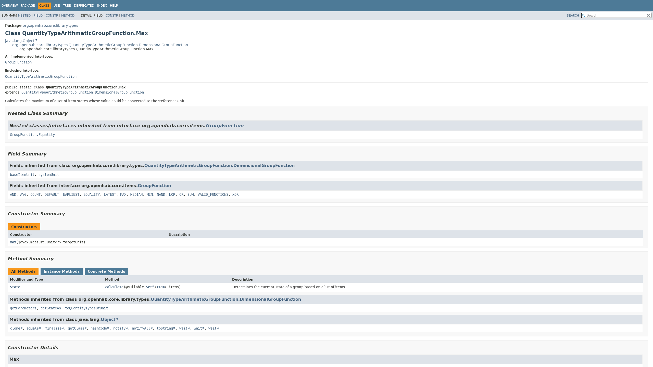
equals (33, 328)
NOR (172, 194)
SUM (190, 194)
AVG (23, 194)
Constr (52, 15)
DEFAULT (52, 194)
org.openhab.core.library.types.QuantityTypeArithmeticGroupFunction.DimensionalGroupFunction (100, 45)
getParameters (23, 308)
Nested (24, 15)
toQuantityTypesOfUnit (86, 308)
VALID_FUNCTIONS (213, 194)
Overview (10, 5)
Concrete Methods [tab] (106, 271)
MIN (150, 194)
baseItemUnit (22, 175)
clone (15, 328)
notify (119, 328)
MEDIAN (136, 194)
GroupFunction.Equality (32, 135)
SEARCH (573, 15)
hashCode (99, 328)
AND (13, 194)
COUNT (35, 194)
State (15, 287)
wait (183, 328)
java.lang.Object (19, 41)
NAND (161, 194)
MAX (123, 194)
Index (102, 5)
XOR (235, 194)
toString (165, 328)
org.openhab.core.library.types (50, 25)
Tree (67, 5)
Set (149, 287)
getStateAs (51, 308)
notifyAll (141, 328)
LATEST (110, 194)
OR (181, 194)
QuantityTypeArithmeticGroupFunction (41, 76)
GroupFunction (18, 62)
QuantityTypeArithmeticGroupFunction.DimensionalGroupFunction (82, 92)
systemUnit (49, 175)
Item (160, 287)
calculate (114, 287)
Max (13, 242)
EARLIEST (71, 194)
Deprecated (84, 5)
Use (57, 5)
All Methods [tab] (23, 271)
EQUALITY (91, 194)
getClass (76, 328)
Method (67, 15)
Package (28, 5)
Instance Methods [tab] (62, 271)
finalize (53, 328)
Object (108, 319)
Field (38, 15)
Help (114, 5)
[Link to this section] (71, 113)
